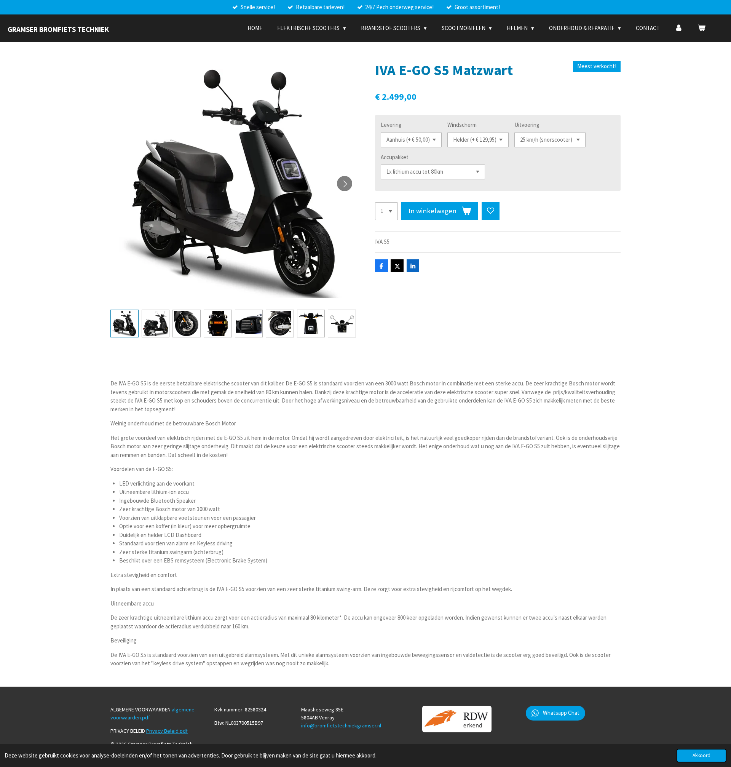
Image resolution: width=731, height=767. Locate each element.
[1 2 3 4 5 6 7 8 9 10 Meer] (386, 211)
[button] (124, 324)
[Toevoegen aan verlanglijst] (491, 211)
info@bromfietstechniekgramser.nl (341, 725)
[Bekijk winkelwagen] (701, 28)
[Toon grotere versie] (457, 719)
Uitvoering (526, 124)
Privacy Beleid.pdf (167, 730)
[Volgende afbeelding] (344, 183)
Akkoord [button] (701, 755)
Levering (391, 124)
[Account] (678, 28)
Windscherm (462, 124)
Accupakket (395, 157)
